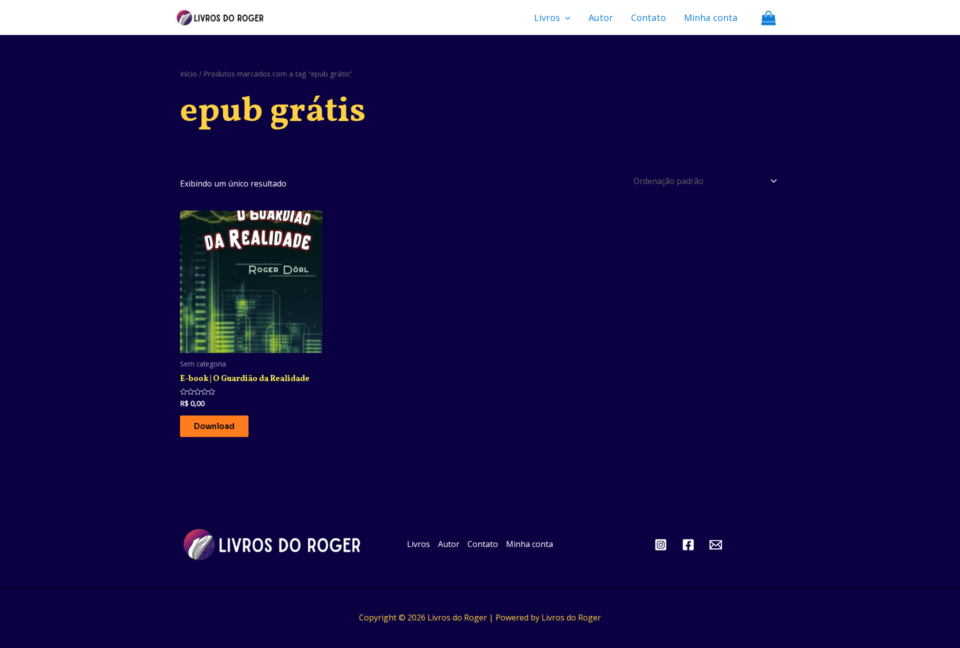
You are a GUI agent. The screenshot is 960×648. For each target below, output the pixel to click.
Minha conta (711, 18)
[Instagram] (660, 544)
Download (214, 426)
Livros (547, 18)
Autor (600, 18)
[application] (565, 17)
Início (188, 73)
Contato (648, 18)
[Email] (716, 544)
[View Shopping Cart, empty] (768, 18)
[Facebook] (688, 544)
